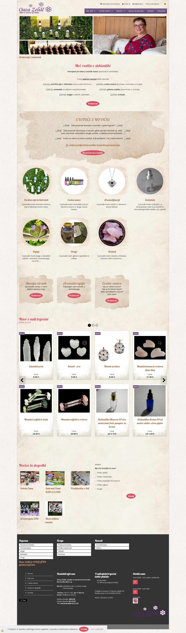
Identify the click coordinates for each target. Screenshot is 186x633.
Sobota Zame (26, 449)
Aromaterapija (25, 509)
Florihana (61, 516)
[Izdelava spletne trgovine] (39, 588)
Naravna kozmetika (27, 506)
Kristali (112, 213)
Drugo (74, 213)
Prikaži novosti (25, 284)
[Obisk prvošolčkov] (80, 439)
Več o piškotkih (97, 629)
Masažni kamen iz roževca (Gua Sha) (150, 329)
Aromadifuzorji (112, 161)
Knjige (36, 213)
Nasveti (119, 11)
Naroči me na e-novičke (92, 114)
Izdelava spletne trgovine (28, 588)
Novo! (22, 295)
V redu (84, 629)
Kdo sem (89, 11)
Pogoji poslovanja (64, 506)
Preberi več (93, 65)
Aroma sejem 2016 (29, 480)
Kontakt (150, 11)
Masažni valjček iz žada (36, 381)
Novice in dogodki (136, 11)
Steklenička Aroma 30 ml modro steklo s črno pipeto (150, 382)
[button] (164, 341)
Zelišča (98, 509)
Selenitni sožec (36, 328)
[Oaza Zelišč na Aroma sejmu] (29, 470)
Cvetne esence (104, 11)
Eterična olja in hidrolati (36, 161)
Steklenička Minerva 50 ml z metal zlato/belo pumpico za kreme (112, 384)
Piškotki (61, 513)
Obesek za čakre (112, 328)
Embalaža (150, 161)
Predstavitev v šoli (80, 449)
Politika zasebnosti (65, 509)
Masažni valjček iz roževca (74, 381)
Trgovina (161, 11)
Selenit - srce (74, 328)
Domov (30, 535)
